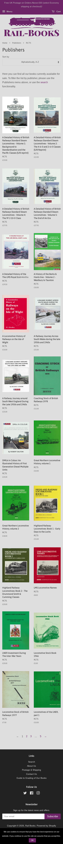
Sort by (5, 56)
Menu (9, 11)
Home (4, 43)
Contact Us (31, 774)
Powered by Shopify (46, 826)
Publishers (16, 43)
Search (31, 762)
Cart (58, 11)
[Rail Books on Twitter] (25, 793)
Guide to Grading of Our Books (31, 778)
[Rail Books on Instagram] (38, 793)
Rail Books (30, 826)
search (44, 82)
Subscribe (52, 816)
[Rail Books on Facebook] (31, 793)
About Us (31, 766)
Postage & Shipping (31, 770)
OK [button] (32, 840)
